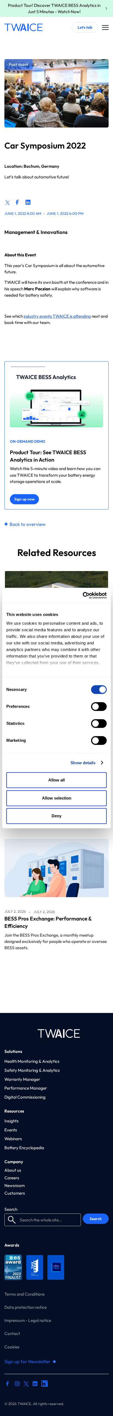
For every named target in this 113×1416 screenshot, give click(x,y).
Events (10, 1130)
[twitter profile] (26, 1383)
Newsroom (14, 1185)
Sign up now (24, 499)
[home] (23, 27)
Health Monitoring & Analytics (32, 1061)
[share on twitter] (7, 201)
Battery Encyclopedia (24, 1147)
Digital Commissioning (25, 1097)
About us (12, 1170)
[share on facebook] (17, 202)
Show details (82, 762)
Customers (14, 1193)
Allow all (56, 780)
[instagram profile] (17, 1384)
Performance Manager (25, 1088)
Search (10, 1209)
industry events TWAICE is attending (57, 316)
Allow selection (56, 798)
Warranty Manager (22, 1079)
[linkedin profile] (35, 1384)
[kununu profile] (44, 1384)
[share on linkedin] (28, 202)
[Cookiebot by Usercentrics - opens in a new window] (83, 595)
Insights (11, 1120)
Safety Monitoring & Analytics (32, 1070)
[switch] (99, 706)
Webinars (13, 1138)
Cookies (11, 1347)
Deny (56, 815)
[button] (105, 27)
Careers (11, 1177)
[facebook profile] (7, 1384)
